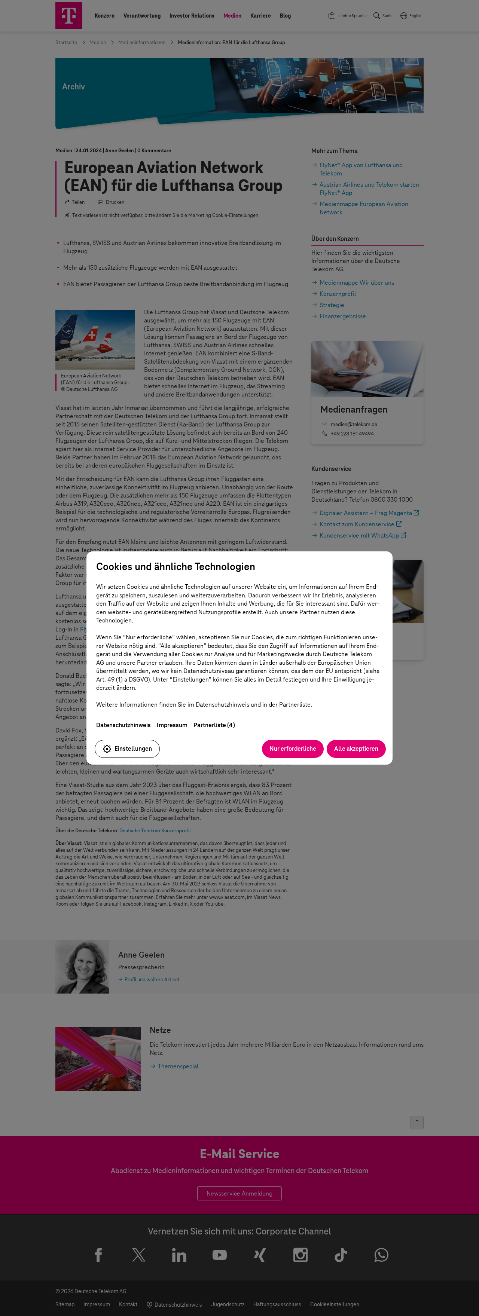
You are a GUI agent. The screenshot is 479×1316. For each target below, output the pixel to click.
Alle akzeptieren (356, 749)
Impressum (172, 725)
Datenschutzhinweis (123, 725)
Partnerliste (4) (214, 725)
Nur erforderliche (292, 749)
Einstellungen (133, 749)
